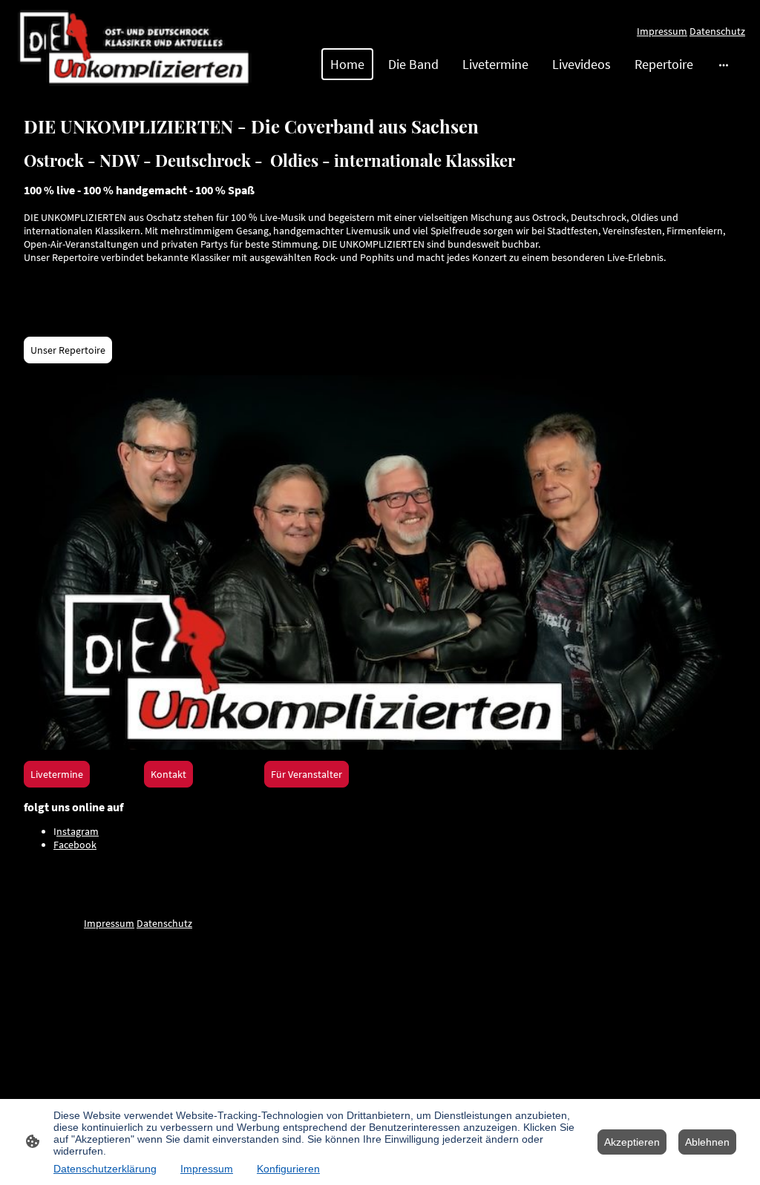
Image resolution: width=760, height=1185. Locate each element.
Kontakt (168, 774)
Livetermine (56, 774)
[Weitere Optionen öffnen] (723, 64)
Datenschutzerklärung (105, 1169)
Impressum (662, 31)
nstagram (77, 831)
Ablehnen (707, 1142)
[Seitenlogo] (135, 47)
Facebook (74, 844)
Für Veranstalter (306, 774)
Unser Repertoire (67, 350)
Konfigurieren (288, 1169)
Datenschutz (717, 31)
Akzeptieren (632, 1142)
